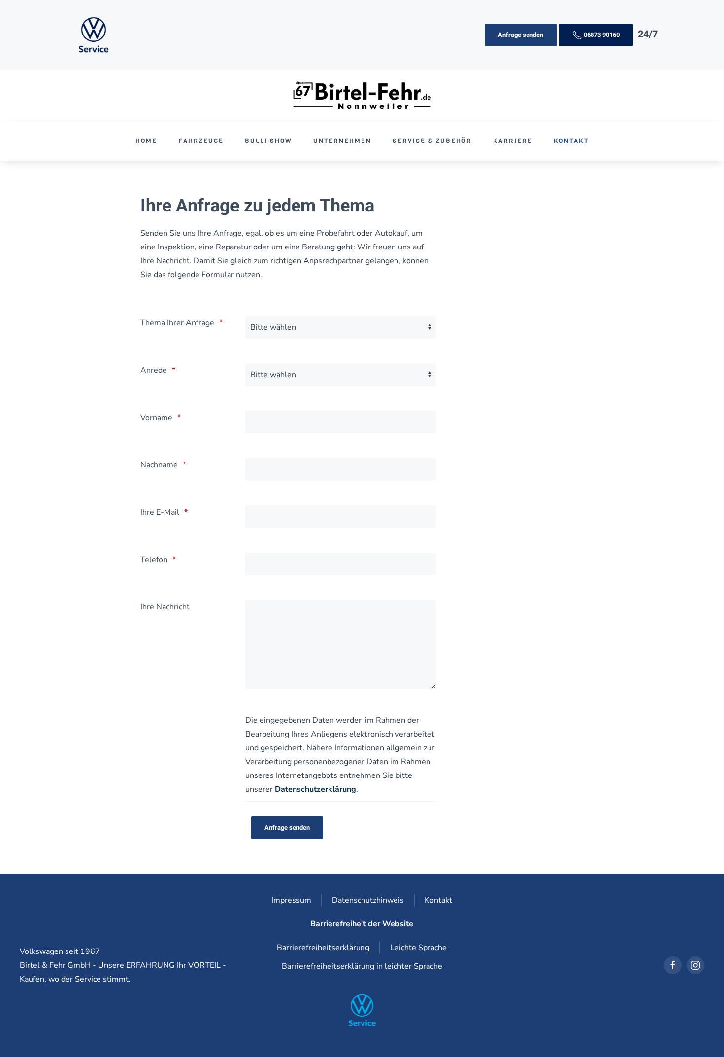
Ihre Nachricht (165, 606)
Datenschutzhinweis (368, 900)
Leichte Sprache (418, 947)
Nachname (159, 464)
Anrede (153, 370)
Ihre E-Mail (159, 512)
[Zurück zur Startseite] (362, 95)
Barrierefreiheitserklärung (323, 947)
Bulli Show (268, 141)
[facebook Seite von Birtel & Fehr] (673, 965)
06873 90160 (601, 34)
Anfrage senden (520, 34)
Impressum (291, 900)
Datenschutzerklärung (315, 789)
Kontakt (438, 900)
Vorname (156, 417)
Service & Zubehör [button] (432, 141)
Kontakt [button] (571, 141)
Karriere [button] (512, 141)
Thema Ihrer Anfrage (177, 322)
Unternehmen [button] (342, 141)
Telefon (153, 559)
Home (146, 141)
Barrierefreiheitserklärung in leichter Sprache (362, 966)
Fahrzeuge (201, 141)
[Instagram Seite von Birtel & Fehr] (695, 965)
